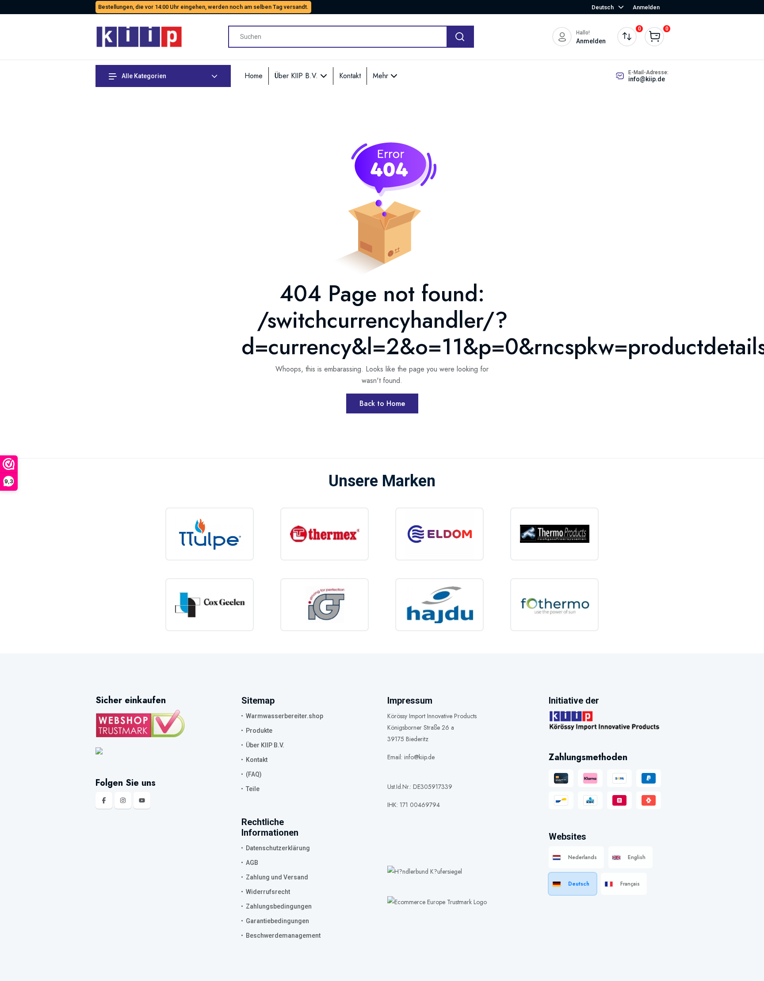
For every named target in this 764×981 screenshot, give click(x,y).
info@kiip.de (646, 79)
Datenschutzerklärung (278, 848)
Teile (253, 788)
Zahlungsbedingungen (279, 906)
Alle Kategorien (143, 76)
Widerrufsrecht (268, 891)
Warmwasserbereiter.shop (284, 716)
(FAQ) (254, 774)
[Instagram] (123, 800)
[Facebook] (104, 800)
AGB (252, 862)
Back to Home (382, 403)
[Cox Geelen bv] (209, 604)
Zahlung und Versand (277, 877)
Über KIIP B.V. (297, 76)
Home (253, 76)
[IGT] (324, 604)
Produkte (259, 730)
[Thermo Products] (554, 534)
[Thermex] (324, 534)
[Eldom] (439, 534)
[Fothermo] (554, 604)
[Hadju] (439, 604)
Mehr (381, 76)
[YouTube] (142, 800)
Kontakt (350, 76)
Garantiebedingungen (277, 920)
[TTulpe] (209, 534)
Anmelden (646, 7)
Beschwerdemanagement (283, 935)
